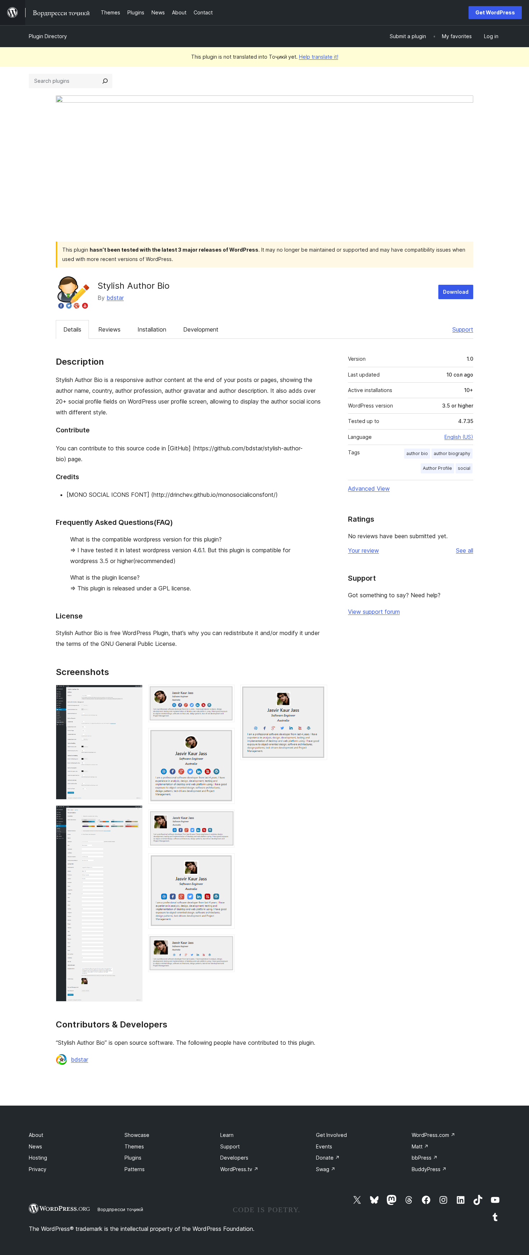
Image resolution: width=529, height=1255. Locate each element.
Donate (328, 1158)
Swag (325, 1169)
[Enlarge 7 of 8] (225, 944)
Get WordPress (495, 12)
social (464, 468)
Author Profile (437, 468)
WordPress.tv (239, 1169)
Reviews (109, 329)
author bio (417, 453)
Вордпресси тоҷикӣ (120, 1209)
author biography (452, 453)
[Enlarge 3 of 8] (225, 694)
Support (462, 329)
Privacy (37, 1169)
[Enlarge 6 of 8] (225, 863)
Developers (234, 1158)
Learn (227, 1135)
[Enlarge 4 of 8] (225, 737)
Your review (363, 550)
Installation (151, 329)
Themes (134, 1146)
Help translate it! (318, 57)
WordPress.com (433, 1135)
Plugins (133, 1158)
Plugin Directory (48, 36)
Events (324, 1146)
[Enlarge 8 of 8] (317, 694)
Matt (420, 1146)
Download (456, 292)
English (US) (458, 437)
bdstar (115, 297)
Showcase (137, 1135)
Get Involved (331, 1135)
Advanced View (369, 488)
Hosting (38, 1158)
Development (200, 329)
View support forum (374, 611)
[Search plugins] (105, 81)
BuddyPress (429, 1169)
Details (72, 329)
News (35, 1146)
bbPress (425, 1158)
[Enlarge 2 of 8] (132, 815)
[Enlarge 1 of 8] (132, 694)
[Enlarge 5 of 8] (225, 819)
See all (464, 550)
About (36, 1135)
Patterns (135, 1169)
